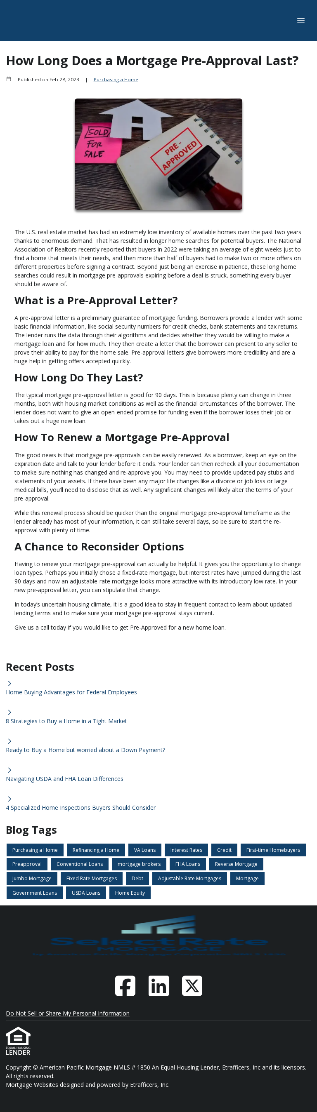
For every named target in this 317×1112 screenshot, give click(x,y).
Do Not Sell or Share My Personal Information (68, 1013)
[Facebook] (125, 985)
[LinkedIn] (158, 985)
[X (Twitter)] (191, 985)
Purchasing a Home (116, 79)
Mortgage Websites (33, 1084)
